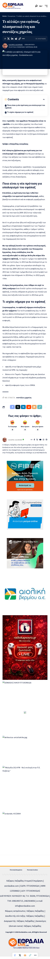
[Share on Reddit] (16, 39)
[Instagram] (43, 439)
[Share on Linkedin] (12, 39)
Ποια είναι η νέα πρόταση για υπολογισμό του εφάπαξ (25, 106)
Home (4, 16)
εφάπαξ (20, 153)
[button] (36, 6)
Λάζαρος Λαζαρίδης (15, 44)
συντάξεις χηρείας (24, 398)
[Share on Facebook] (14, 955)
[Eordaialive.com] (12, 6)
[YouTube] (40, 439)
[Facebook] (34, 439)
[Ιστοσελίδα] (31, 439)
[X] (37, 439)
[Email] (25, 955)
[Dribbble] (46, 439)
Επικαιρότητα (11, 16)
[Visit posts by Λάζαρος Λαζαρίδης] (5, 45)
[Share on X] (8, 39)
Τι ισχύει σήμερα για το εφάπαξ (20, 112)
